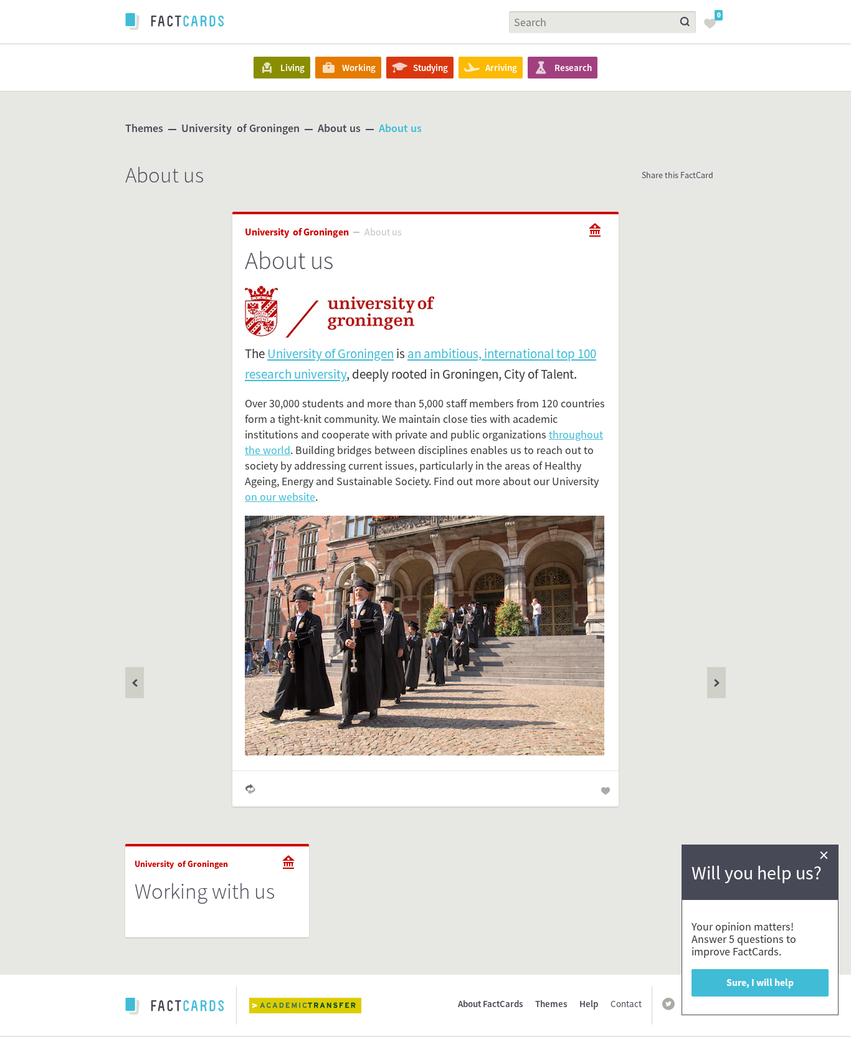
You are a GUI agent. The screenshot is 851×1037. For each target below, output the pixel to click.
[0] (713, 27)
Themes (144, 128)
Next (134, 682)
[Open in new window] (314, 1005)
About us (339, 128)
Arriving (501, 67)
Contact (626, 1004)
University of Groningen (240, 128)
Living (292, 67)
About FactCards (490, 1004)
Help (588, 1004)
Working (359, 67)
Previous (716, 682)
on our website (280, 497)
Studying (430, 67)
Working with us (205, 891)
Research (573, 67)
